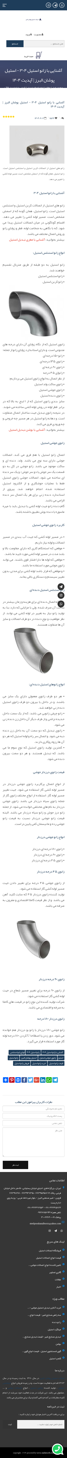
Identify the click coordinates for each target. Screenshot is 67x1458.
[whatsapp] (61, 1231)
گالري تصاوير (55, 1272)
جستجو (15, 43)
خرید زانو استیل (39, 1063)
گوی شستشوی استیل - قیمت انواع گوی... (41, 1351)
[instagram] (50, 1231)
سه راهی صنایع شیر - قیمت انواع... (44, 1314)
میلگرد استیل (54, 1329)
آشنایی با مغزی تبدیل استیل (27, 239)
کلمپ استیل (55, 1358)
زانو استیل (13, 1058)
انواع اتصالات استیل (35, 87)
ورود (27, 34)
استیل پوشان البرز (28, 1058)
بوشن (58, 1343)
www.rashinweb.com (45, 1453)
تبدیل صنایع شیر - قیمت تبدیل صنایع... (42, 1336)
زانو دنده (56, 1322)
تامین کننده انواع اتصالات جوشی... (45, 1264)
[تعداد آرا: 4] (4, 117)
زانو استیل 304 (33, 1052)
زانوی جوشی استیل (48, 1058)
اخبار (58, 1286)
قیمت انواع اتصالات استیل (48, 1257)
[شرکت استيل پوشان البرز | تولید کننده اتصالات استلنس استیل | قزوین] (33, 20)
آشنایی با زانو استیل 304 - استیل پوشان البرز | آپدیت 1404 (25, 89)
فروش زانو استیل (21, 1063)
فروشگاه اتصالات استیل (50, 1250)
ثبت (10, 1424)
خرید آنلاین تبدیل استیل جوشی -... (44, 1307)
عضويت (37, 34)
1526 (51, 118)
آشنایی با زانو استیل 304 (53, 1052)
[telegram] (56, 1231)
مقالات (47, 87)
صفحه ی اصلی (57, 87)
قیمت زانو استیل (56, 1063)
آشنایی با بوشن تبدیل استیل (27, 429)
